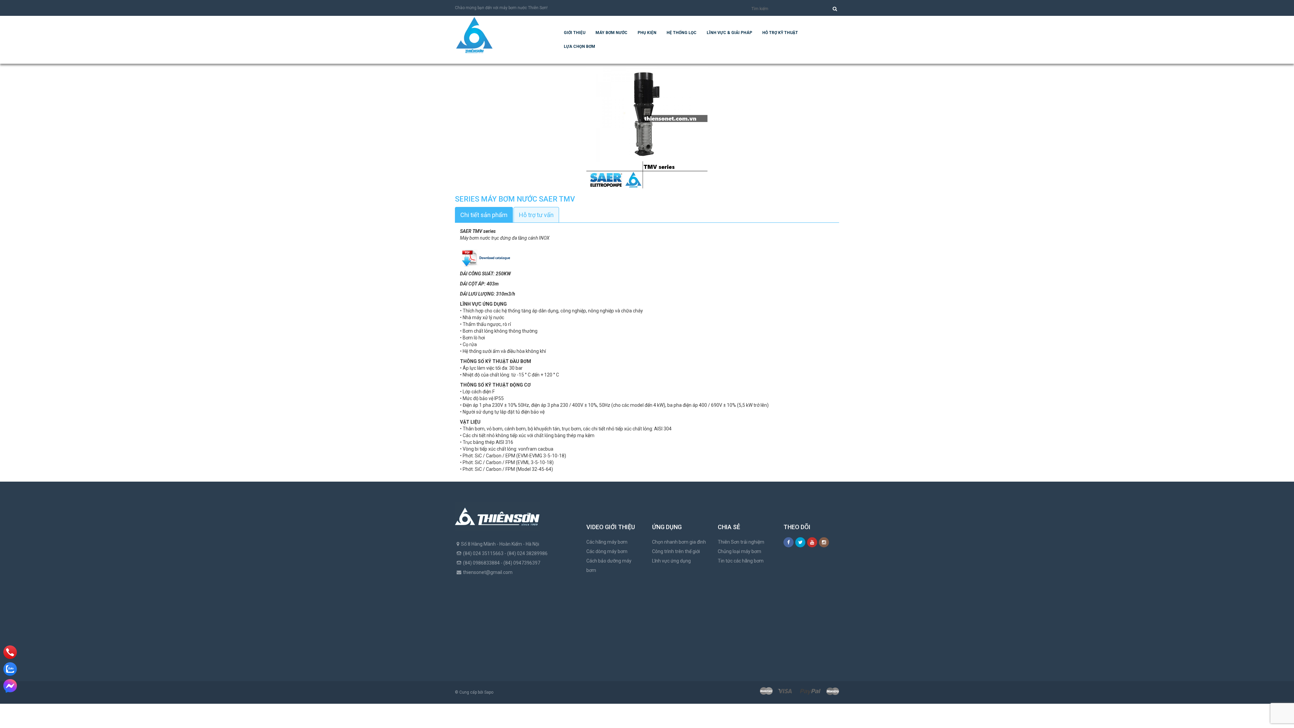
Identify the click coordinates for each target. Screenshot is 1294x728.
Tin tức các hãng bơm (741, 561)
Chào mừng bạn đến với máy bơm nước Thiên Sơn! (501, 7)
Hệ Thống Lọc (682, 32)
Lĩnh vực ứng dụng (671, 561)
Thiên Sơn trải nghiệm (741, 542)
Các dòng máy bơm (606, 551)
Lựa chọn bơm (579, 46)
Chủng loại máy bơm (739, 551)
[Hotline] (10, 652)
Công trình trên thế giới (676, 551)
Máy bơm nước (611, 32)
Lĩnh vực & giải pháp (729, 32)
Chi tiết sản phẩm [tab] (483, 214)
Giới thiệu (574, 32)
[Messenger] (10, 686)
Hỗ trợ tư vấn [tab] (536, 214)
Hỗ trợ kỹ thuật (780, 32)
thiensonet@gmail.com (488, 572)
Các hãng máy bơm (606, 542)
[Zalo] (10, 669)
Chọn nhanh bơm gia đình (679, 542)
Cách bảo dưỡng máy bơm (608, 565)
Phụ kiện (647, 32)
